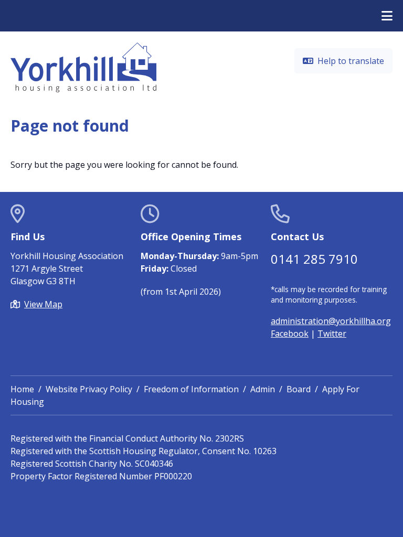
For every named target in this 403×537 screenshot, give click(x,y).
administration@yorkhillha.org (331, 321)
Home (22, 389)
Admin (262, 389)
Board (299, 389)
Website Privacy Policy (89, 389)
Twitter (331, 333)
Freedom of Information (191, 389)
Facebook (290, 333)
